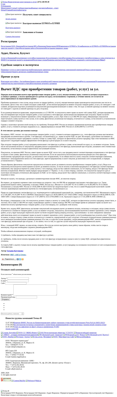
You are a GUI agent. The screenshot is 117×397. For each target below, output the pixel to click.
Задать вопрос (10, 19)
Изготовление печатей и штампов (43, 83)
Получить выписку (12, 28)
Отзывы (8, 10)
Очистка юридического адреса (18, 83)
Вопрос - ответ (52, 8)
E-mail (4, 281)
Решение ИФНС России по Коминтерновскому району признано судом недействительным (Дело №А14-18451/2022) (59, 323)
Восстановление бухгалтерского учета (47, 58)
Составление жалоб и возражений (19, 60)
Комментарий (7, 295)
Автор (4, 278)
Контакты (22, 10)
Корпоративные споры (39, 72)
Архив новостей (11, 329)
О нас (3, 4)
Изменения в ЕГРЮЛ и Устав (70, 46)
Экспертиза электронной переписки (70, 70)
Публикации (6, 6)
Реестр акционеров (88, 81)
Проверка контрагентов (59, 60)
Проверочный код (8, 297)
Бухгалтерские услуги (24, 58)
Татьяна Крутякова (15, 251)
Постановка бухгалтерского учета (75, 58)
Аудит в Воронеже (8, 58)
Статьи (13, 8)
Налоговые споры (40, 60)
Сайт (3, 283)
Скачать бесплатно (12, 37)
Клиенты (15, 10)
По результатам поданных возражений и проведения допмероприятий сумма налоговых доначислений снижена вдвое (60, 325)
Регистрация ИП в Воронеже (34, 46)
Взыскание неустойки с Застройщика (15, 81)
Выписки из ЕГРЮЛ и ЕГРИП (94, 46)
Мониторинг (6, 8)
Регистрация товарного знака (56, 48)
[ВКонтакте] (18, 259)
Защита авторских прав (21, 72)
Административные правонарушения (66, 81)
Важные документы (39, 8)
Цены (3, 10)
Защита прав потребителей (40, 81)
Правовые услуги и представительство (16, 70)
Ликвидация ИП (52, 46)
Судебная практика (23, 8)
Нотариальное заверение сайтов (43, 70)
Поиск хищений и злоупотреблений (88, 60)
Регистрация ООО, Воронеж (12, 46)
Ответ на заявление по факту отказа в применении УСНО (36, 327)
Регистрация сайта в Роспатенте (32, 48)
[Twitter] (20, 259)
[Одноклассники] (22, 259)
